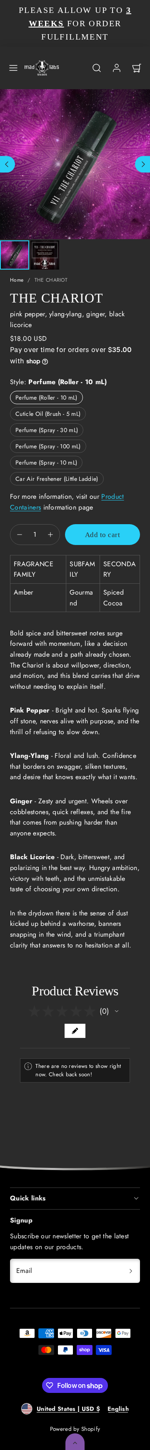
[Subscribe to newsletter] (131, 1271)
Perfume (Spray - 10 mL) (46, 462)
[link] (117, 68)
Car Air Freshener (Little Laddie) (56, 479)
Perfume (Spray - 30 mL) (46, 430)
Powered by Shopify (75, 1429)
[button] (13, 68)
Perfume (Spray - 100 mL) (48, 446)
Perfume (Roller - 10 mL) (46, 397)
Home (16, 280)
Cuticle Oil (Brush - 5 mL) (47, 414)
